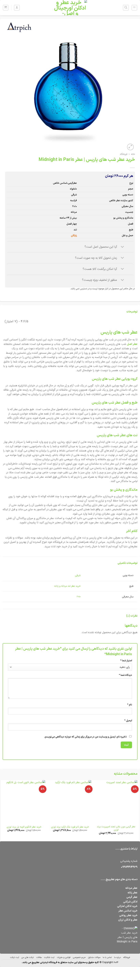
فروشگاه (123, 154)
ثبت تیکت (14, 957)
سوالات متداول (94, 957)
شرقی (78, 575)
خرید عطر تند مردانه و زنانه (67, 586)
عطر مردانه (131, 888)
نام (129, 705)
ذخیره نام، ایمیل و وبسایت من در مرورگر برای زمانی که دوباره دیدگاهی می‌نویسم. (85, 737)
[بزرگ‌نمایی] (130, 147)
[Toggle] (122, 247)
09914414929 (129, 867)
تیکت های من (28, 957)
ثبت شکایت (49, 957)
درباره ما (117, 957)
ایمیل (128, 720)
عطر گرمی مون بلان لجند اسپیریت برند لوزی (116, 828)
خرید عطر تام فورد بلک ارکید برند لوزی (70, 827)
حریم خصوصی (79, 957)
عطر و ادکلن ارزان (127, 920)
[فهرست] (134, 7)
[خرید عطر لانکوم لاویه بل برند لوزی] (24, 801)
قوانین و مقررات (63, 957)
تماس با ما (107, 957)
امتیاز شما (126, 660)
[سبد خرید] (6, 7)
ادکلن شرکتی (130, 902)
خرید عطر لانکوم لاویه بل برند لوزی (24, 827)
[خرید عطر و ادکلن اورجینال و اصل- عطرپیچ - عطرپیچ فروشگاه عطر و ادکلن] (70, 7)
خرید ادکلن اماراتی (127, 906)
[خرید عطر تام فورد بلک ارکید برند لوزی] (70, 801)
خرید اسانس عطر (127, 911)
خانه (133, 154)
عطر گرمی (131, 897)
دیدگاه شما (125, 675)
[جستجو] (126, 7)
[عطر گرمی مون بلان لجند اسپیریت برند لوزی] (116, 801)
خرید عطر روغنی (128, 915)
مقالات (39, 957)
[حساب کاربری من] (17, 7)
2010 (79, 597)
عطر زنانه (132, 893)
